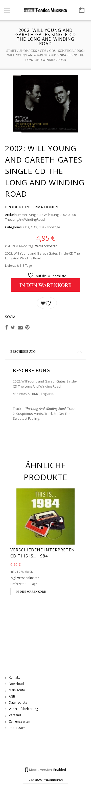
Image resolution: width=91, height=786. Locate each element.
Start (11, 50)
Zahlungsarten (19, 721)
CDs (34, 50)
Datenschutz (18, 702)
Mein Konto (17, 690)
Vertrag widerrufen (45, 779)
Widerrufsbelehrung (23, 709)
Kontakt (14, 677)
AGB (12, 696)
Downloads (17, 684)
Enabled (59, 769)
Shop (23, 50)
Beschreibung (22, 351)
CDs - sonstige (61, 50)
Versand (15, 715)
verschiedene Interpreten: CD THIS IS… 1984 (43, 553)
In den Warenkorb (45, 284)
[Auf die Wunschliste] (47, 303)
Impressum (17, 728)
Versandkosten (46, 246)
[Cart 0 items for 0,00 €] (79, 10)
